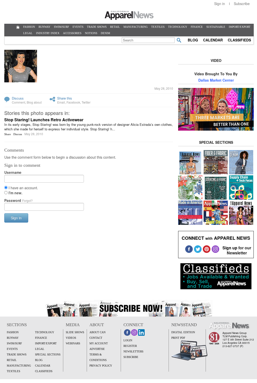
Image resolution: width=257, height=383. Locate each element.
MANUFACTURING (135, 26)
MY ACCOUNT (98, 343)
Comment (18, 102)
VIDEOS (71, 337)
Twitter (86, 102)
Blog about (34, 102)
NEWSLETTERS (133, 351)
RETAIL (115, 26)
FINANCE (197, 26)
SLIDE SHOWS (75, 332)
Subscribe (242, 3)
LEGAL (28, 33)
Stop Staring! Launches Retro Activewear (43, 120)
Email (61, 102)
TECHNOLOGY (177, 26)
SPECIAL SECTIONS (47, 354)
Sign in (219, 3)
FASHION (29, 26)
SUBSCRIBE (130, 356)
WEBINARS (73, 343)
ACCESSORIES (72, 33)
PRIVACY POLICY (100, 365)
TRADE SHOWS (97, 26)
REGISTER (130, 345)
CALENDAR (213, 39)
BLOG (193, 39)
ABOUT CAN (97, 332)
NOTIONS (91, 33)
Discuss (18, 98)
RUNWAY (44, 26)
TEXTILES (158, 26)
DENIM (105, 33)
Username (12, 172)
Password (18, 200)
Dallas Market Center (216, 80)
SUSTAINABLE (215, 26)
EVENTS (78, 26)
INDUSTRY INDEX (47, 33)
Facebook (73, 102)
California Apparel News (129, 15)
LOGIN (127, 340)
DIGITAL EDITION (183, 332)
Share (7, 134)
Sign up (229, 248)
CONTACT (95, 337)
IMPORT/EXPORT (239, 26)
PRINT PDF (178, 337)
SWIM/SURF (61, 26)
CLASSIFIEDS (239, 39)
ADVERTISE (97, 348)
